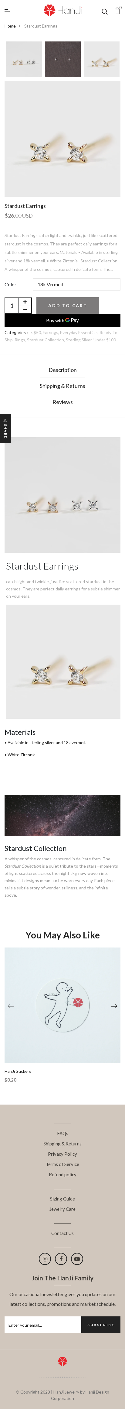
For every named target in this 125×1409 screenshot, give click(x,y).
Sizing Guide (62, 1198)
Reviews (62, 402)
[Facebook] (61, 1259)
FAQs (62, 1133)
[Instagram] (45, 1259)
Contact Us (62, 1233)
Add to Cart (67, 305)
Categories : (16, 332)
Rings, (21, 339)
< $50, (36, 332)
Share (6, 431)
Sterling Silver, (79, 339)
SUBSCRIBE (100, 1324)
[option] (24, 59)
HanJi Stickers (18, 1071)
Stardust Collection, (46, 339)
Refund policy (62, 1174)
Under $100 (104, 339)
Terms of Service (62, 1164)
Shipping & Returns (62, 386)
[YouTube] (77, 1259)
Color (10, 284)
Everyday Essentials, (80, 332)
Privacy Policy (62, 1154)
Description (63, 369)
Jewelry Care (62, 1209)
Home (10, 25)
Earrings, (51, 332)
